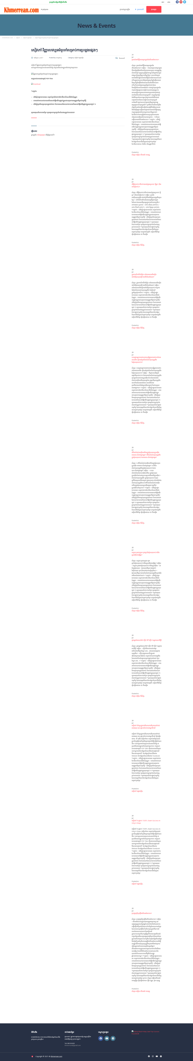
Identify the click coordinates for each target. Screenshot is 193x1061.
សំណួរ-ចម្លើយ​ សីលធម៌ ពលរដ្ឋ (141, 155)
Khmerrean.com (56, 1056)
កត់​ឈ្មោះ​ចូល (41, 135)
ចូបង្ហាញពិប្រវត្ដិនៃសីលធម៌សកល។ (142, 913)
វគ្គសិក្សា (168, 2)
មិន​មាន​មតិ (122, 58)
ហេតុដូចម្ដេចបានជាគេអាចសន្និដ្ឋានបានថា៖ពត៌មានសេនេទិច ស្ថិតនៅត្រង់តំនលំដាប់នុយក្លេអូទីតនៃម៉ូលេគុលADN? (146, 359)
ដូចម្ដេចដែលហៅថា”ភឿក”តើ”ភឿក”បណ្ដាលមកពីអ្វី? (147, 640)
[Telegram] (184, 1)
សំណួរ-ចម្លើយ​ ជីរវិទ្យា (138, 245)
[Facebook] (177, 1)
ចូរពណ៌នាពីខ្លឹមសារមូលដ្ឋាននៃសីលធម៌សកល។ (145, 60)
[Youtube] (180, 1)
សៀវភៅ (163, 2)
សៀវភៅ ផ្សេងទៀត (137, 791)
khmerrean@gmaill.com (73, 1045)
